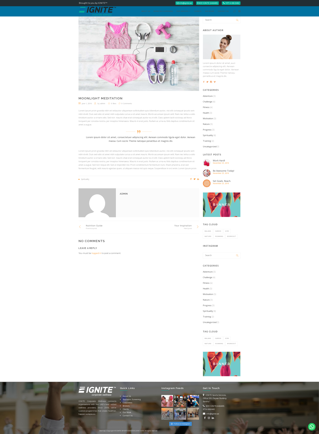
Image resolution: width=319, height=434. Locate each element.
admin (102, 103)
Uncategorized (210, 146)
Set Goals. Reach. (222, 180)
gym (227, 231)
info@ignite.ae (185, 3)
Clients (126, 409)
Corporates (127, 403)
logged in (96, 253)
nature (208, 236)
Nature (206, 124)
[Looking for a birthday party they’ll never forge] (193, 401)
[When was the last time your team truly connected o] (180, 414)
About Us (127, 396)
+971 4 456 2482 (232, 3)
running (219, 236)
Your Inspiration (183, 225)
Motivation (208, 118)
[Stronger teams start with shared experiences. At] (167, 414)
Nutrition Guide (94, 225)
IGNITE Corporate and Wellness (96, 22)
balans (208, 231)
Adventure (208, 96)
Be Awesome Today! (223, 170)
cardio (218, 231)
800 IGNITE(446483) (215, 406)
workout (231, 236)
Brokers (126, 406)
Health (206, 112)
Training (207, 141)
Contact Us (127, 416)
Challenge (207, 101)
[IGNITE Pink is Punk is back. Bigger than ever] (167, 401)
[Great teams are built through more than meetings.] (180, 401)
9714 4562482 (209, 409)
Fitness (206, 107)
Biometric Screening (132, 399)
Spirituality (121, 22)
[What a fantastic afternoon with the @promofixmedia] (193, 414)
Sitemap (102, 431)
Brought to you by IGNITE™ (93, 3)
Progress (207, 129)
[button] (312, 427)
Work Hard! (219, 160)
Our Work (127, 412)
